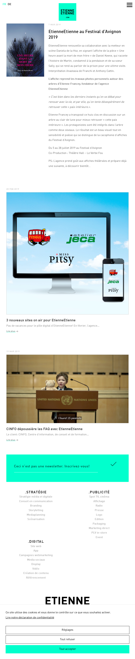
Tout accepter (67, 649)
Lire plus (10, 331)
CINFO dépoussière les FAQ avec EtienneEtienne (44, 429)
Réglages (67, 630)
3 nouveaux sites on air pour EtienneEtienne (41, 320)
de (9, 4)
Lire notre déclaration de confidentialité (30, 617)
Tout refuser (67, 639)
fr (4, 4)
